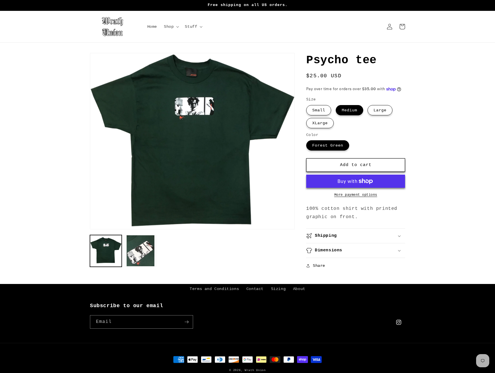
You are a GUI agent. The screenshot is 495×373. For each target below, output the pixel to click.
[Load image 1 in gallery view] (106, 251)
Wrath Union (255, 370)
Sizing (278, 289)
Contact (255, 289)
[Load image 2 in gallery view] (140, 251)
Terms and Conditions (214, 289)
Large (380, 110)
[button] (170, 27)
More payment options (355, 195)
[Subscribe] (186, 322)
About (299, 289)
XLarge (320, 123)
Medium (349, 110)
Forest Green (327, 145)
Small (318, 110)
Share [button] (319, 265)
